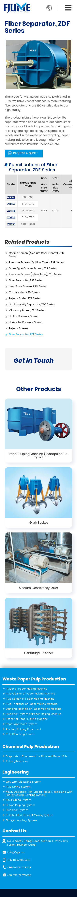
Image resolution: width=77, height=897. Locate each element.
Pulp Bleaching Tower (19, 734)
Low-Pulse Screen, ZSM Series (28, 287)
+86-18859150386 (18, 859)
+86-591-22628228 (19, 867)
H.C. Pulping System (18, 799)
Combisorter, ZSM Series (24, 292)
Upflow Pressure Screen (24, 317)
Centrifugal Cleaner (38, 653)
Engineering (15, 772)
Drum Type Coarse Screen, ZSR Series (33, 269)
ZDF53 (11, 210)
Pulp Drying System (18, 786)
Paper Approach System (21, 724)
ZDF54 (11, 217)
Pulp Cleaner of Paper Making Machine (30, 693)
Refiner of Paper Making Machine (27, 718)
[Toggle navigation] (68, 8)
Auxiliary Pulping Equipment (23, 729)
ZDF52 (11, 203)
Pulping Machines (17, 761)
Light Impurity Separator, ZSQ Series (32, 304)
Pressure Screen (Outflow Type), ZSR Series (36, 263)
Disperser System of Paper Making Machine (33, 713)
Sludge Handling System (21, 820)
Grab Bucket (38, 522)
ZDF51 (11, 197)
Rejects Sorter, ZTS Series (25, 299)
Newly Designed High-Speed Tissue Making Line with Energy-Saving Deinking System (39, 793)
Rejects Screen (18, 329)
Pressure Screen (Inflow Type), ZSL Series (35, 274)
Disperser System (17, 809)
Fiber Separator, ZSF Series (26, 281)
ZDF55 (11, 223)
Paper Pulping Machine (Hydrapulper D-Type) (38, 456)
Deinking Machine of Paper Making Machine (33, 708)
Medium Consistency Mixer (38, 588)
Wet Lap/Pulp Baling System (23, 781)
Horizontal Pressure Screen (26, 322)
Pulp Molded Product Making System (29, 815)
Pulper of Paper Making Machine (26, 688)
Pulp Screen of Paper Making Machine (30, 698)
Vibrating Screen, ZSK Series (27, 311)
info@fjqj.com (16, 852)
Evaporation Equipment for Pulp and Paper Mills (36, 756)
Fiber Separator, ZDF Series (26, 335)
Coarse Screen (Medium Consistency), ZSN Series (36, 255)
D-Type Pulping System (20, 805)
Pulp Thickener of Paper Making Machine (31, 703)
